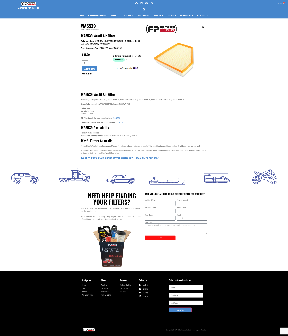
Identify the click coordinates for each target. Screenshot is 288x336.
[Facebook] (136, 3)
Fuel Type (149, 215)
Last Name (172, 300)
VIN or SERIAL (150, 208)
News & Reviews (143, 15)
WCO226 (116, 118)
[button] (144, 9)
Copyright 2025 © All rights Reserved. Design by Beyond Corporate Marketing (186, 330)
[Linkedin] (141, 3)
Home (82, 15)
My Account (201, 15)
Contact (171, 15)
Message (148, 222)
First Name (172, 292)
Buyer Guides (185, 15)
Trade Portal (128, 15)
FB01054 (119, 122)
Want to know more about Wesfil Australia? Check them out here (120, 158)
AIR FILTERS (89, 29)
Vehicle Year (181, 208)
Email (179, 215)
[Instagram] (151, 3)
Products (114, 15)
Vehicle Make (150, 200)
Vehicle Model (182, 200)
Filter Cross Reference (97, 15)
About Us (157, 15)
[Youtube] (146, 3)
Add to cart (89, 68)
